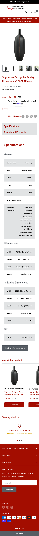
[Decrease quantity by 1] (12, 108)
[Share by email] (35, 116)
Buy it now (20, 533)
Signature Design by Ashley (12, 86)
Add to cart (19, 528)
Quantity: (5, 109)
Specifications (11, 126)
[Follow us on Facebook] (3, 507)
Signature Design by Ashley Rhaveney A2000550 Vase (14, 393)
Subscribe (9, 489)
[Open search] (26, 12)
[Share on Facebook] (22, 116)
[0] (35, 12)
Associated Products (15, 132)
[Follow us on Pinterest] (11, 507)
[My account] (31, 12)
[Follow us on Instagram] (7, 507)
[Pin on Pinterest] (27, 116)
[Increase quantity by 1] (24, 108)
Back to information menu (15, 348)
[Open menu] (3, 8)
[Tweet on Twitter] (31, 116)
